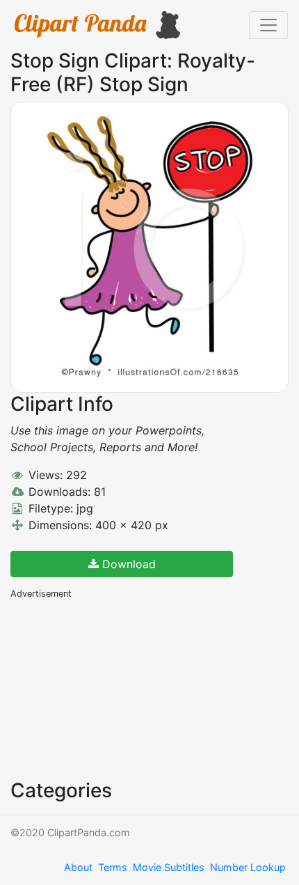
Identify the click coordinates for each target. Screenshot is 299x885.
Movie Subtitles (168, 867)
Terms (112, 867)
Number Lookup (248, 867)
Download (127, 564)
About (78, 867)
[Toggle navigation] (268, 25)
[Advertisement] (114, 688)
